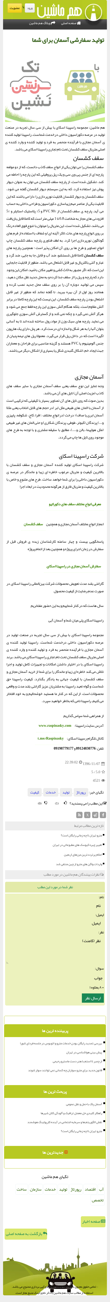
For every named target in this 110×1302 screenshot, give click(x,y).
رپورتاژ (81, 792)
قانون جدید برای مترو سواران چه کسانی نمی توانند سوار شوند (65, 1070)
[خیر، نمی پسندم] (45, 803)
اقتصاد (90, 1189)
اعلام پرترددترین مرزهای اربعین (83, 854)
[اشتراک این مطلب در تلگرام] (95, 816)
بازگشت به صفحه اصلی (24, 1234)
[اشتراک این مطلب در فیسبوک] (103, 816)
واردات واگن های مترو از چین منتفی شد (79, 864)
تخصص (98, 1200)
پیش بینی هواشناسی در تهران (84, 1052)
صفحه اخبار (91, 1221)
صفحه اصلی (69, 23)
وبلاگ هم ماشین (40, 23)
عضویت (15, 8)
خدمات (51, 792)
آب (101, 1189)
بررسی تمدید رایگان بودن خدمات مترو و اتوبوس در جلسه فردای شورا (61, 1043)
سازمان (35, 1189)
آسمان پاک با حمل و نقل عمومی (84, 1104)
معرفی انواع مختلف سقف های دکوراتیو (75, 504)
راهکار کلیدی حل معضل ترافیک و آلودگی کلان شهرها (71, 1113)
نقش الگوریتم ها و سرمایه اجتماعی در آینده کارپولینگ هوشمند (64, 1122)
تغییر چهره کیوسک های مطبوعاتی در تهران (77, 845)
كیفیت (34, 792)
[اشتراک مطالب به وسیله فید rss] (79, 816)
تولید (66, 792)
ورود (29, 8)
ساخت (22, 1189)
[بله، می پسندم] (65, 803)
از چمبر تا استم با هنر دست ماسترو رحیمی (77, 1061)
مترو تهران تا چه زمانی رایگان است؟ (81, 835)
